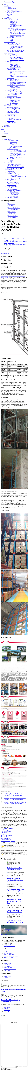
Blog (8, 17)
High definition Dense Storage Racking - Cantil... (15, 921)
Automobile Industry (12, 110)
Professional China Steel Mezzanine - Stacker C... (14, 868)
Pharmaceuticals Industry (13, 112)
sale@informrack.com (9, 946)
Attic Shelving (4, 830)
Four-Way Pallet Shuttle (15, 276)
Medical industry (11, 118)
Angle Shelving (14, 103)
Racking (6, 977)
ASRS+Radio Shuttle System (17, 35)
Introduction (7, 952)
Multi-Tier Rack (14, 86)
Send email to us (5, 253)
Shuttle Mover (13, 21)
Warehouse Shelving (6, 839)
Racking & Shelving (9, 53)
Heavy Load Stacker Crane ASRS (15, 50)
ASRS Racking (14, 80)
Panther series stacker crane (16, 46)
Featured (6, 133)
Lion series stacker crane (16, 47)
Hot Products (7, 1007)
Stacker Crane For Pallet (13, 44)
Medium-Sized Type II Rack (17, 60)
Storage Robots (7, 976)
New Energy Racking (12, 104)
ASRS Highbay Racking (13, 79)
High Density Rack (11, 61)
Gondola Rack (4, 832)
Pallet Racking (10, 90)
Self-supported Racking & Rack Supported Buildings (18, 82)
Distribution (7, 126)
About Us (6, 6)
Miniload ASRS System (16, 36)
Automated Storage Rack (13, 69)
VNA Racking (10, 78)
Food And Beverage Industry (14, 108)
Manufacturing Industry (12, 116)
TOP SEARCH (7, 1011)
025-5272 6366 (7, 944)
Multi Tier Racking (11, 179)
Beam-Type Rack (14, 55)
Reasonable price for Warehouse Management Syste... (15, 880)
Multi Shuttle (13, 24)
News (8, 15)
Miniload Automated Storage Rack (18, 76)
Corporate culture (11, 7)
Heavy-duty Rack (11, 68)
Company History (11, 8)
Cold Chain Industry (12, 111)
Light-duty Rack (11, 54)
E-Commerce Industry (12, 107)
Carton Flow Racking (12, 94)
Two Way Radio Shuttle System (18, 29)
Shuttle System (7, 18)
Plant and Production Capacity (14, 11)
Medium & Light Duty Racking (14, 97)
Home (5, 4)
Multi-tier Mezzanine (15, 87)
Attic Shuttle (13, 26)
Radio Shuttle (13, 22)
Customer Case (7, 105)
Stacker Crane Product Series (14, 43)
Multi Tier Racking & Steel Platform (16, 85)
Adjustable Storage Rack (7, 828)
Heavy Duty (4, 834)
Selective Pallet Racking (16, 92)
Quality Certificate (11, 12)
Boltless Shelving (14, 98)
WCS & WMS (10, 37)
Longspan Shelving (15, 100)
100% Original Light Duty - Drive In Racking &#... (15, 890)
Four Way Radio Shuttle (16, 25)
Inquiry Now (4, 934)
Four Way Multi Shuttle (9, 967)
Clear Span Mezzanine (6, 831)
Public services (10, 121)
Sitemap (6, 1008)
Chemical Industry (11, 123)
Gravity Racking (14, 64)
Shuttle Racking (14, 62)
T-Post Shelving (14, 101)
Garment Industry (11, 114)
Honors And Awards (12, 10)
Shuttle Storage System (12, 28)
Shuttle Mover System (15, 32)
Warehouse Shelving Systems (8, 841)
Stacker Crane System (9, 42)
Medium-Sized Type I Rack (17, 58)
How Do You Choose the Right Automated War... (10, 1000)
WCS (11, 39)
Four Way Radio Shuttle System (18, 31)
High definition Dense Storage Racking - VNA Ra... (14, 901)
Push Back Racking (12, 96)
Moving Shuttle (4, 276)
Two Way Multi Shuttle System (17, 33)
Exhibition (9, 14)
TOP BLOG (7, 1010)
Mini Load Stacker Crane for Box (15, 51)
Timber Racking (5, 836)
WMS (11, 40)
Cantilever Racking (14, 65)
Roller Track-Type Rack (16, 57)
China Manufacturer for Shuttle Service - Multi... (14, 911)
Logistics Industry (11, 122)
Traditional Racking (5, 838)
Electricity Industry (11, 115)
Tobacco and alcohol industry (14, 119)
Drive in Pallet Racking (15, 67)
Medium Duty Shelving (6, 835)
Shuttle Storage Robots (12, 19)
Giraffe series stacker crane (16, 49)
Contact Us (6, 125)
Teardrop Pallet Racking (16, 93)
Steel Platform (13, 89)
